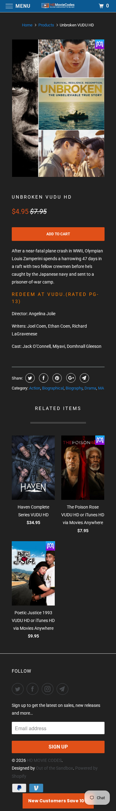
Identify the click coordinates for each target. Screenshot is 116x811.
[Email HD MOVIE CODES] (64, 689)
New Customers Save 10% (58, 801)
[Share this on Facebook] (42, 378)
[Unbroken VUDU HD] (58, 108)
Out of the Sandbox (54, 768)
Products (46, 25)
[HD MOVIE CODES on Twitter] (19, 689)
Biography (74, 388)
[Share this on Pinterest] (56, 378)
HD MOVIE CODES (44, 760)
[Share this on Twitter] (29, 378)
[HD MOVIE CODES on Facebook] (34, 689)
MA (101, 388)
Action (34, 388)
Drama (90, 388)
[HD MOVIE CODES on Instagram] (49, 689)
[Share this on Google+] (70, 378)
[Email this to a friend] (83, 378)
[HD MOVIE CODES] (58, 6)
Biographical (53, 388)
